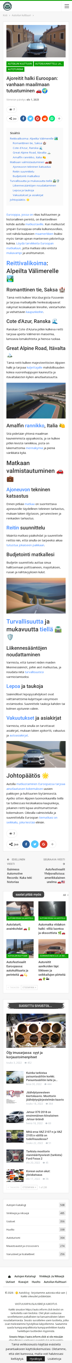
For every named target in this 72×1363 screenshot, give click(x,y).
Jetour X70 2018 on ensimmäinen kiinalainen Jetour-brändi (42, 1115)
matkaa (30, 504)
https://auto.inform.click (39, 1309)
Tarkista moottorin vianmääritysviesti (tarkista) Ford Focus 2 (44, 1155)
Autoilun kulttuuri (20, 63)
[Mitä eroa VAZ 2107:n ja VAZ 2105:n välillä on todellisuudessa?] (15, 1136)
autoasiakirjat (19, 735)
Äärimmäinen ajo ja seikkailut (54, 956)
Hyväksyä (36, 1359)
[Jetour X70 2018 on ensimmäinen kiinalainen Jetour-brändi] (15, 1116)
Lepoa (13, 686)
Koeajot (23, 1281)
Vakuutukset (20, 718)
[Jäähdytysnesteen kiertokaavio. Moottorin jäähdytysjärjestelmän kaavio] (15, 1097)
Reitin (12, 528)
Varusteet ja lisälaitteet (20, 1254)
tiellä (46, 629)
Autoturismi (15, 69)
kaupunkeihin (34, 312)
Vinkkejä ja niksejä (17, 1213)
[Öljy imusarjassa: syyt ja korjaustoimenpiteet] (36, 1031)
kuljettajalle (34, 367)
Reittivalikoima (26, 263)
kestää (30, 822)
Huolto (10, 1229)
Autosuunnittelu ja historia (49, 63)
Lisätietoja (54, 1358)
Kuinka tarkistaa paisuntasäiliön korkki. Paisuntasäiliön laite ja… (42, 1076)
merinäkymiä (34, 448)
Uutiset (10, 1221)
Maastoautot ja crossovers (22, 1246)
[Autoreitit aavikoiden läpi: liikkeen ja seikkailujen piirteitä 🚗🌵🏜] (52, 948)
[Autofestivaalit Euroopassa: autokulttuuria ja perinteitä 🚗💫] (20, 948)
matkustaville (34, 224)
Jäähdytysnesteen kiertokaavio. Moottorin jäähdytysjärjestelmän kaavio (45, 1096)
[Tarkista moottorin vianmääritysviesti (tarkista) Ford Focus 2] (15, 1156)
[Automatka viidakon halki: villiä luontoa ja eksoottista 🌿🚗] (52, 910)
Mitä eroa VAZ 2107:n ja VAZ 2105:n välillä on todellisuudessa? (44, 1135)
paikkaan (38, 545)
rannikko (34, 425)
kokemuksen (34, 789)
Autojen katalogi (16, 1205)
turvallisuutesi (34, 672)
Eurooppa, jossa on (19, 214)
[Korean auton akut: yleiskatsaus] (15, 1175)
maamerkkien (44, 234)
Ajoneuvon (18, 489)
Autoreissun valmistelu (20, 918)
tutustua (12, 545)
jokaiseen (25, 545)
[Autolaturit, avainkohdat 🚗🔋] (20, 910)
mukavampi (14, 253)
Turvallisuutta (24, 621)
